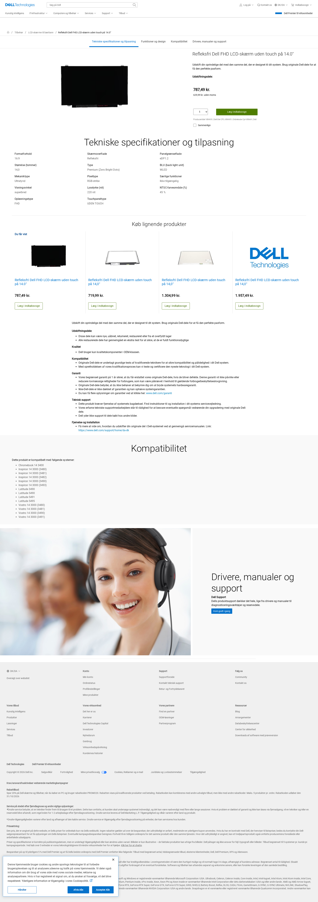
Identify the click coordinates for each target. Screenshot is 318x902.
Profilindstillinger (91, 689)
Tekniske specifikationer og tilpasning (114, 41)
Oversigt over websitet (18, 678)
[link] (264, 5)
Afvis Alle (78, 889)
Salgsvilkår (46, 772)
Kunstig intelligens (16, 711)
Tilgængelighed (198, 772)
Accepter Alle (103, 889)
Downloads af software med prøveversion (256, 735)
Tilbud (10, 735)
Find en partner (167, 711)
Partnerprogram (167, 723)
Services (11, 729)
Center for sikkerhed (245, 729)
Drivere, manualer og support (209, 41)
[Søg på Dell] (134, 4)
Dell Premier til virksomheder (298, 13)
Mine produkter (90, 695)
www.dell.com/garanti (159, 393)
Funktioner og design (153, 41)
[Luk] (113, 859)
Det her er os (89, 711)
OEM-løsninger (166, 717)
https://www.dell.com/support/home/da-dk (104, 430)
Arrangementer (243, 717)
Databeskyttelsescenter (247, 723)
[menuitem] (39, 13)
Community (241, 677)
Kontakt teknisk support (171, 683)
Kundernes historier (93, 753)
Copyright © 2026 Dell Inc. (20, 772)
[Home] (8, 32)
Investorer (88, 729)
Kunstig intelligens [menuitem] (14, 13)
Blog (237, 711)
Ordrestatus (89, 683)
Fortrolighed (66, 772)
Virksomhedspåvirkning (95, 747)
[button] (247, 5)
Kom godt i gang (221, 611)
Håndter (22, 889)
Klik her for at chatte (131, 845)
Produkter (12, 717)
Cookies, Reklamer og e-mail (128, 772)
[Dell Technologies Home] (20, 5)
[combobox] (92, 5)
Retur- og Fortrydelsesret (172, 689)
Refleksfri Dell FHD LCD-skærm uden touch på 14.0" (46, 282)
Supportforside (166, 677)
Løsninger (12, 723)
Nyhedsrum (89, 735)
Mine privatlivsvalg (90, 772)
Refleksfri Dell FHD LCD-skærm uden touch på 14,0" (120, 282)
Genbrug (87, 741)
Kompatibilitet (179, 41)
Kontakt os (240, 683)
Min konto (88, 677)
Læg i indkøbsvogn (237, 111)
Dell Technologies (15, 764)
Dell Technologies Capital (95, 723)
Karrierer (87, 717)
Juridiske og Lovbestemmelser (166, 772)
